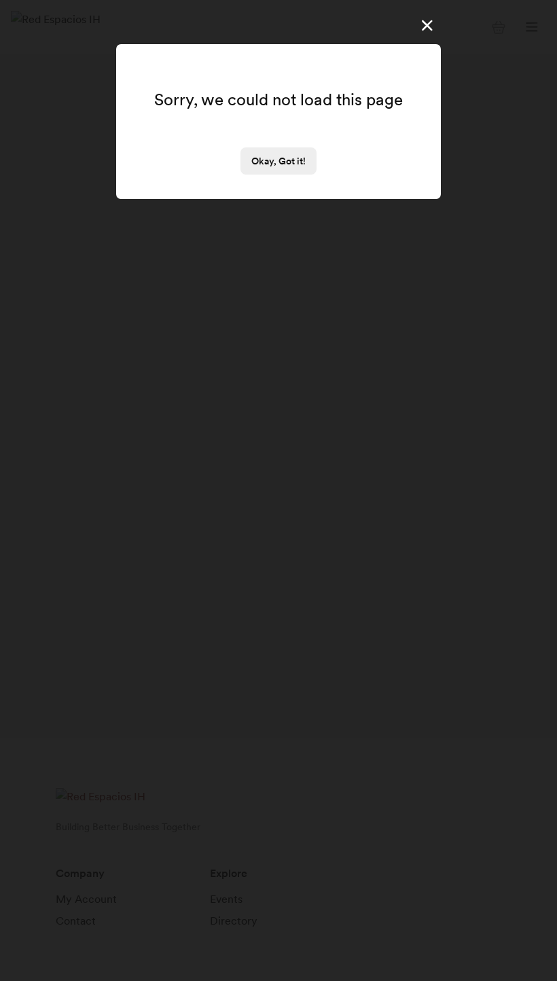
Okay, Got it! (278, 161)
